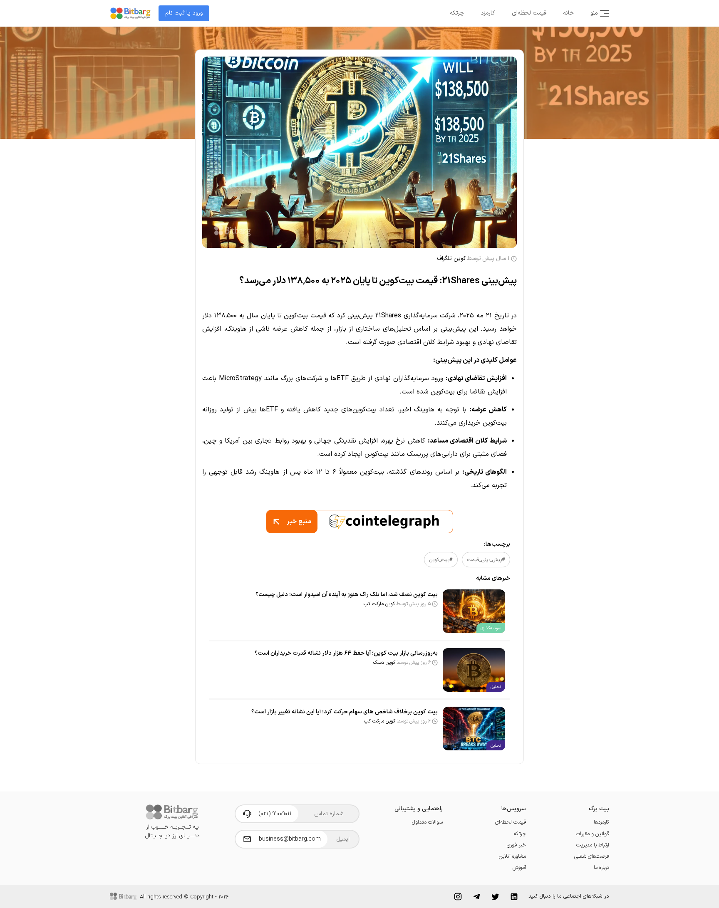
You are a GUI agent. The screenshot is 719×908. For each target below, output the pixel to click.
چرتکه (457, 13)
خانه (568, 13)
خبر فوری (516, 845)
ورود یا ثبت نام (184, 13)
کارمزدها (601, 822)
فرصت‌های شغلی (591, 856)
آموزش (519, 867)
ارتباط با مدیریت (592, 845)
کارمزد (488, 13)
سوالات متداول (427, 822)
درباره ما (601, 867)
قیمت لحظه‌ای (529, 13)
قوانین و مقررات (592, 834)
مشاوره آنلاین (512, 856)
